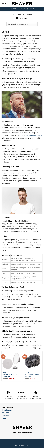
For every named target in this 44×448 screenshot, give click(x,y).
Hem (13, 14)
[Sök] (6, 4)
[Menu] (3, 3)
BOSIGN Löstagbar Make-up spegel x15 (10, 374)
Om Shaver (6, 413)
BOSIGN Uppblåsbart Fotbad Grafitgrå (32, 374)
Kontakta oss (7, 410)
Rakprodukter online (34, 135)
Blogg (4, 418)
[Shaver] (22, 3)
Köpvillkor (6, 415)
